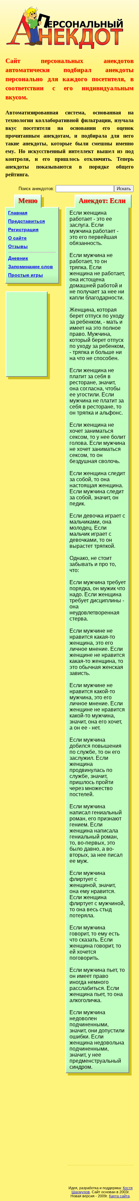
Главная (17, 212)
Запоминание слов (30, 266)
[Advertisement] (26, 335)
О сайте (17, 238)
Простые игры (25, 275)
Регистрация (23, 229)
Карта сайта (119, 1196)
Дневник (18, 258)
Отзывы (18, 246)
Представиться (26, 221)
